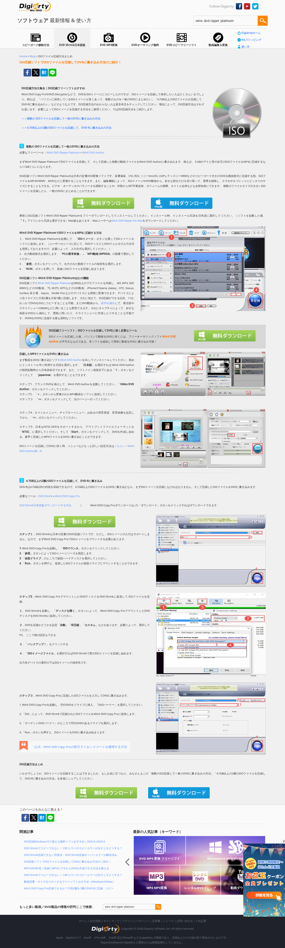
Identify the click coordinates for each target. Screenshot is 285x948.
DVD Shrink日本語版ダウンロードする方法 (45, 505)
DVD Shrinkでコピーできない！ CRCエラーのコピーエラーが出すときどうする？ (73, 848)
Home (23, 56)
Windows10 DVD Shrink (225, 858)
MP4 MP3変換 (156, 888)
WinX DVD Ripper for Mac (126, 220)
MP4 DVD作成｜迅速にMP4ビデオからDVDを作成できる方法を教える (66, 868)
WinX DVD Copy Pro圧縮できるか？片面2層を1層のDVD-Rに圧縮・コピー (69, 888)
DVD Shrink (45, 496)
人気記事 (200, 921)
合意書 (156, 921)
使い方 (245, 46)
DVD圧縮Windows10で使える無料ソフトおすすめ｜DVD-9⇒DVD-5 (64, 841)
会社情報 (95, 921)
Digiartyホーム (251, 33)
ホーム (83, 921)
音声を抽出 (108, 303)
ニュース (168, 921)
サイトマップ (111, 921)
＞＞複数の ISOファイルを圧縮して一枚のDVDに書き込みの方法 (60, 118)
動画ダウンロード (243, 888)
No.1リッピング (251, 40)
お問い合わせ (185, 921)
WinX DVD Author (93, 152)
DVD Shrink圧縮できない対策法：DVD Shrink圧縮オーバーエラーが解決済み (70, 855)
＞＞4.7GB (27, 127)
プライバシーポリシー (135, 921)
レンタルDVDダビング (200, 888)
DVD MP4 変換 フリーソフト (159, 858)
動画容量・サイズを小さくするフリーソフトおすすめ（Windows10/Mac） (69, 881)
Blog (32, 56)
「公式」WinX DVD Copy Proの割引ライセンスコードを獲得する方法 (79, 747)
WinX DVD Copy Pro (67, 496)
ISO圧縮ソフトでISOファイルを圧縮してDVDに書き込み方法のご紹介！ (67, 861)
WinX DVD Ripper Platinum (63, 152)
